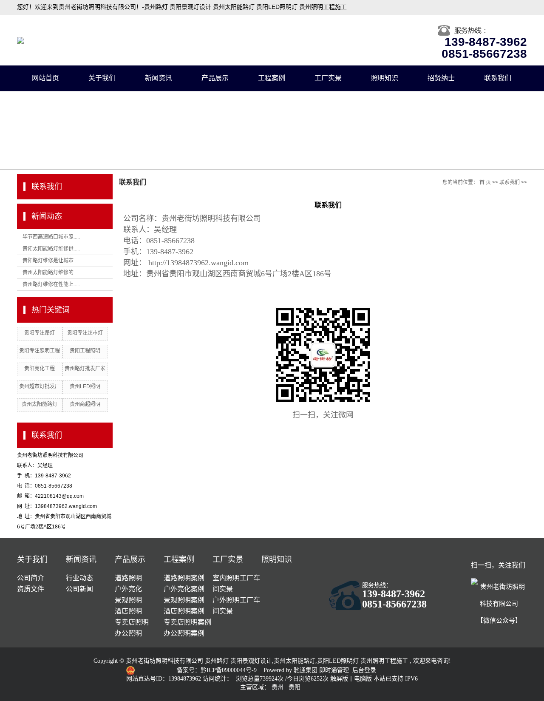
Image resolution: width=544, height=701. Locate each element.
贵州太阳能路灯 (39, 404)
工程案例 (271, 78)
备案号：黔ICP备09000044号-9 (217, 670)
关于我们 (102, 78)
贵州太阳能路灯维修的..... (51, 272)
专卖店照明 (132, 622)
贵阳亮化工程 (39, 369)
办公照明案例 (184, 633)
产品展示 (215, 78)
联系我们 (497, 78)
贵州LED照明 (85, 386)
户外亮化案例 (184, 589)
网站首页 (45, 78)
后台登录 (364, 670)
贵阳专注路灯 (39, 333)
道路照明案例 (184, 578)
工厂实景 (328, 78)
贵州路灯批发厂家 (85, 369)
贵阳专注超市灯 (85, 333)
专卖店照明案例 (187, 622)
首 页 (485, 182)
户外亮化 (128, 589)
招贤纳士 (441, 78)
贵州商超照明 (85, 404)
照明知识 (384, 78)
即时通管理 (334, 670)
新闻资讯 (158, 78)
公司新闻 (79, 589)
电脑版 (363, 678)
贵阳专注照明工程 (39, 351)
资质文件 (30, 589)
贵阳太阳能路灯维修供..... (51, 249)
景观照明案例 (184, 600)
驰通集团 (306, 670)
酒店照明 (128, 611)
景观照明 (128, 600)
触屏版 (339, 678)
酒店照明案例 (184, 611)
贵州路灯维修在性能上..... (51, 284)
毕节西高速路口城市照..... (51, 237)
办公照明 (128, 633)
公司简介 (30, 578)
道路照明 (128, 578)
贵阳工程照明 (85, 351)
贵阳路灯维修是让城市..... (51, 261)
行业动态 (79, 578)
